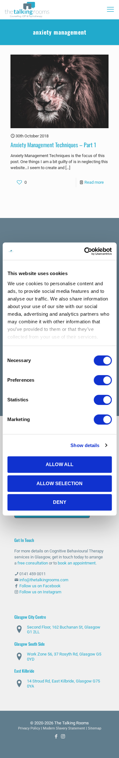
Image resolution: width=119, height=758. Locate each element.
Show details (84, 445)
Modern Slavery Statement (64, 728)
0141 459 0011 (32, 573)
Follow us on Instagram (40, 592)
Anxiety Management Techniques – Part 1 (53, 145)
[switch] (103, 380)
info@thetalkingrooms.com (43, 579)
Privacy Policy (29, 728)
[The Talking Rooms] (27, 9)
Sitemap (94, 728)
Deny (59, 502)
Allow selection (59, 483)
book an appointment (77, 563)
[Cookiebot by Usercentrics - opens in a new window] (85, 251)
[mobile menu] (110, 9)
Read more (94, 182)
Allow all (59, 464)
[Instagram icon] (63, 736)
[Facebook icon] (56, 736)
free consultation (32, 563)
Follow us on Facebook (40, 585)
